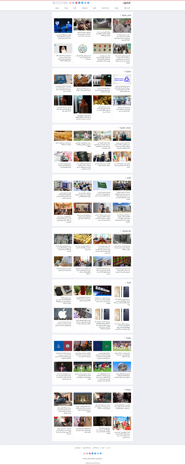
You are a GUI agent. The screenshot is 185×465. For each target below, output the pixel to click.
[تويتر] (85, 3)
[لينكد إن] (79, 3)
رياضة (128, 338)
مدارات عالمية (125, 128)
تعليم (129, 178)
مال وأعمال (126, 231)
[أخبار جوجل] (73, 3)
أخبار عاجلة (126, 15)
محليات (128, 71)
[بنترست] (76, 3)
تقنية (129, 282)
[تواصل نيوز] (127, 3)
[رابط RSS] (70, 3)
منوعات (128, 389)
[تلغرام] (82, 3)
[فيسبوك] (88, 3)
